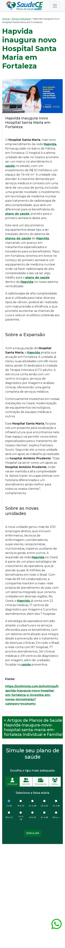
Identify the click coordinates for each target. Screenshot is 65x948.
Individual (12, 784)
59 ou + (56, 817)
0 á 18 (9, 805)
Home (6, 18)
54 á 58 (44, 817)
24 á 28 (32, 805)
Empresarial (41, 784)
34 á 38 (56, 805)
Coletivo (54, 784)
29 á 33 (44, 805)
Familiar (26, 784)
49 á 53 (32, 817)
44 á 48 (20, 818)
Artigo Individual (21, 18)
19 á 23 (21, 805)
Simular (32, 833)
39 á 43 (8, 817)
